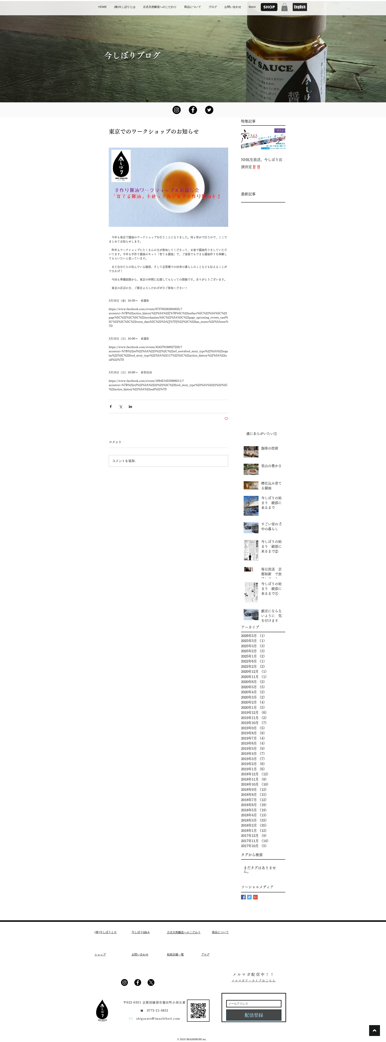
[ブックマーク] (374, 1030)
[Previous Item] (247, 140)
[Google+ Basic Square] (255, 897)
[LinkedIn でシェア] (130, 406)
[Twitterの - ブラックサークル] (209, 110)
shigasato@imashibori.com (158, 1018)
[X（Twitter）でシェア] (120, 406)
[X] (151, 982)
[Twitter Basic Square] (249, 897)
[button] (284, 7)
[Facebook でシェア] (111, 406)
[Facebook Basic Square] (243, 897)
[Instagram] (176, 110)
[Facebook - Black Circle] (193, 110)
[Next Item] (279, 140)
